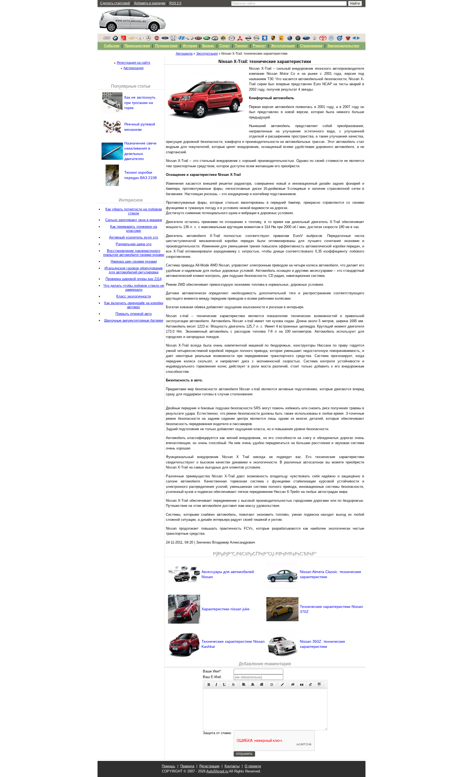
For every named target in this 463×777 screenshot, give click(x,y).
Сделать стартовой (115, 3)
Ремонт (259, 46)
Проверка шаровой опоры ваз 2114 (134, 279)
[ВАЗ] (356, 39)
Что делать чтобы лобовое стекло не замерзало (133, 288)
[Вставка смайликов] (272, 684)
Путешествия (166, 46)
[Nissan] (248, 39)
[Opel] (256, 39)
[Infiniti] (190, 39)
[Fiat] (156, 39)
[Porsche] (273, 39)
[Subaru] (306, 39)
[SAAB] (289, 39)
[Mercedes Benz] (148, 39)
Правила (187, 766)
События (112, 46)
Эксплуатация (283, 46)
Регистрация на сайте (133, 63)
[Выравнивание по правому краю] (261, 684)
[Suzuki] (314, 39)
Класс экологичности (133, 296)
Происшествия (137, 46)
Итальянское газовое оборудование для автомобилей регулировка (133, 270)
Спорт (224, 46)
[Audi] (107, 39)
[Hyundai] (181, 39)
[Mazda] (231, 39)
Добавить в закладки (149, 3)
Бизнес (208, 46)
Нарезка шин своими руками (134, 261)
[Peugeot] (264, 39)
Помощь (168, 766)
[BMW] (115, 39)
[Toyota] (323, 39)
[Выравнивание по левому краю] (243, 684)
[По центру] (252, 684)
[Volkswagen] (331, 39)
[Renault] (281, 39)
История (190, 46)
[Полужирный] (208, 684)
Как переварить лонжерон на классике (133, 229)
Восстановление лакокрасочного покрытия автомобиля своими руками (133, 253)
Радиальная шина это (133, 244)
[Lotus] (223, 39)
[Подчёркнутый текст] (224, 684)
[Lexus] (215, 39)
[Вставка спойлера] (319, 684)
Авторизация (134, 68)
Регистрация (209, 766)
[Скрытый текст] (292, 684)
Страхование (311, 46)
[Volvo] (339, 39)
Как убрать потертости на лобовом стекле (133, 211)
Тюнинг (241, 46)
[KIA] (198, 39)
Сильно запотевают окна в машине (133, 220)
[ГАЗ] (348, 39)
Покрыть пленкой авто (133, 314)
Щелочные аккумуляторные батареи (133, 320)
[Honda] (173, 39)
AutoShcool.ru (217, 771)
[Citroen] (123, 39)
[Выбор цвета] (282, 684)
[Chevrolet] (132, 39)
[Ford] (165, 39)
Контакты (232, 766)
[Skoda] (298, 39)
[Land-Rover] (206, 39)
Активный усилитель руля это (133, 237)
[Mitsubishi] (240, 39)
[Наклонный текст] (216, 684)
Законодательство (343, 46)
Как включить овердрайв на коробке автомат (133, 305)
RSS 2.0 (175, 3)
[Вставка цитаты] (301, 684)
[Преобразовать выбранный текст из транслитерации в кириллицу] (310, 684)
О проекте (253, 766)
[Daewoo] (140, 39)
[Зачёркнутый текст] (233, 684)
